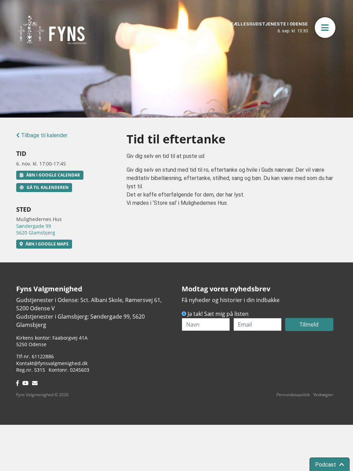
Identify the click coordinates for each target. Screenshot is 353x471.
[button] (325, 27)
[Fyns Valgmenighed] (52, 30)
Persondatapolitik (293, 395)
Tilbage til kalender (44, 135)
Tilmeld (309, 324)
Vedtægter (323, 395)
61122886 (43, 356)
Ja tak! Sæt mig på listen (218, 314)
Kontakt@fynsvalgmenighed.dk (52, 363)
